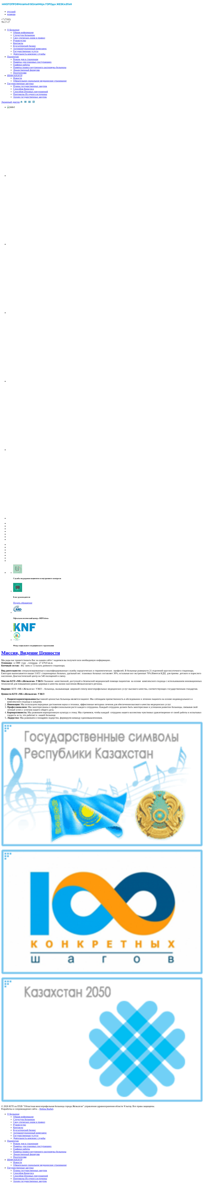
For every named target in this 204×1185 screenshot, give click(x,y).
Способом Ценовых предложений (30, 91)
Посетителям (19, 73)
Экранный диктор (10, 102)
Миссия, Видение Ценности (30, 652)
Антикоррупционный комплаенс (30, 48)
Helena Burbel (46, 1109)
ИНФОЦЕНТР (14, 75)
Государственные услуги (25, 51)
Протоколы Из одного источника (30, 94)
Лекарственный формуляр (26, 70)
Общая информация (23, 32)
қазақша (11, 14)
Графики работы (21, 64)
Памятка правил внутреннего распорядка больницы (39, 67)
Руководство (19, 40)
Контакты (18, 43)
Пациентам (13, 56)
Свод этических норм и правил (29, 38)
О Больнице (13, 30)
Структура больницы (24, 35)
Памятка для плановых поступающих (32, 62)
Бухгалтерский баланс (24, 46)
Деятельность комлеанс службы (29, 54)
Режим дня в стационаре (25, 59)
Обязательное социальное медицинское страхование (40, 81)
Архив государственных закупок (30, 97)
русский (11, 11)
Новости (17, 78)
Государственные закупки (20, 83)
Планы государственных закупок (30, 86)
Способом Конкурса (23, 89)
